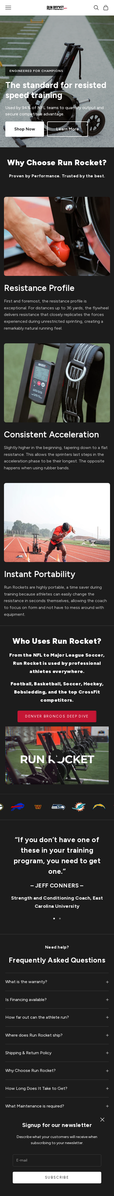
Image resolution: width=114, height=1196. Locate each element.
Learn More (67, 128)
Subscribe (57, 1177)
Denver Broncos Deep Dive (57, 716)
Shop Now (24, 128)
